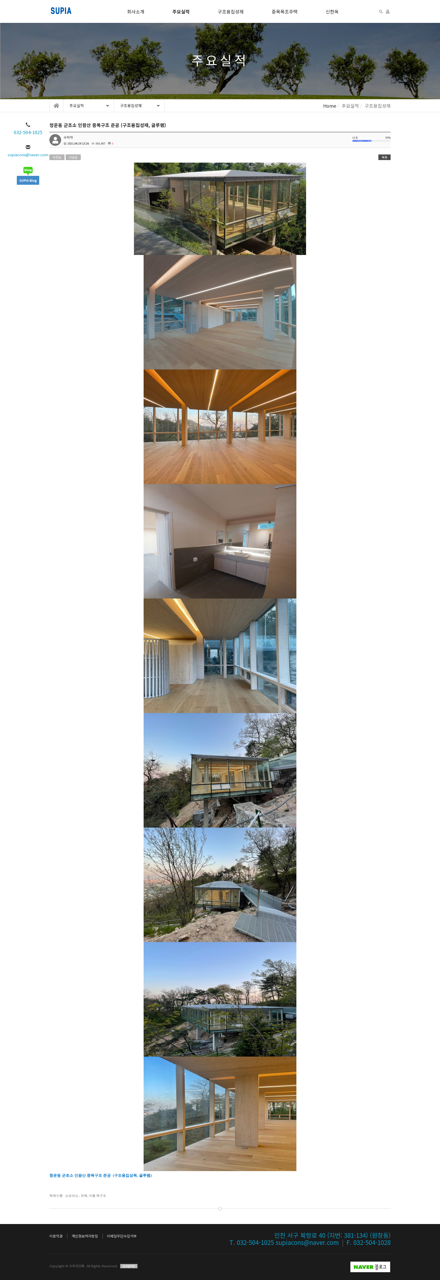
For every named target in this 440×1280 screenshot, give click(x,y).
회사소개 (135, 11)
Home (329, 105)
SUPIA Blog (28, 180)
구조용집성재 (231, 11)
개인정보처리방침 (85, 1236)
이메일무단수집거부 (122, 1236)
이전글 (57, 157)
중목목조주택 (285, 11)
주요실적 (181, 11)
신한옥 (332, 11)
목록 (384, 157)
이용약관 (56, 1236)
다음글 (73, 157)
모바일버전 (128, 1266)
